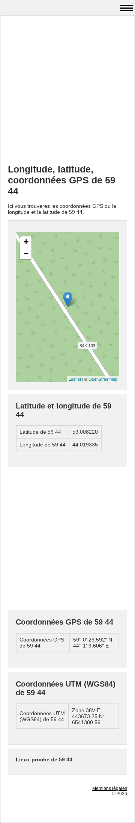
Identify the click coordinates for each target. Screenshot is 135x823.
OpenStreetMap (102, 379)
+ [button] (26, 242)
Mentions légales (109, 788)
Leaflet (75, 379)
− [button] (26, 253)
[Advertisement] (67, 90)
